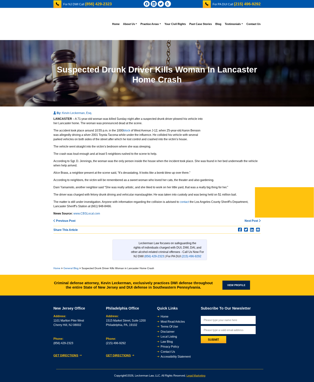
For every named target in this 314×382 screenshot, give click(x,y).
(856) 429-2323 (154, 256)
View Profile (236, 285)
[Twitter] (246, 230)
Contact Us (253, 23)
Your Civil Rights (175, 23)
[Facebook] (240, 230)
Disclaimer (167, 331)
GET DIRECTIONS (65, 355)
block (126, 130)
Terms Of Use (169, 326)
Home (116, 23)
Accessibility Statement (176, 356)
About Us (129, 23)
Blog (218, 23)
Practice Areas (149, 23)
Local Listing (169, 336)
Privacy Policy (170, 346)
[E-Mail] (258, 230)
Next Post (252, 220)
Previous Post (65, 220)
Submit (213, 339)
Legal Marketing (195, 375)
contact (184, 201)
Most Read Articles (173, 321)
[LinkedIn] (252, 230)
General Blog (70, 268)
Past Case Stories (200, 23)
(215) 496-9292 (191, 256)
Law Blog (167, 341)
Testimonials (233, 23)
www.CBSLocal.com (86, 213)
